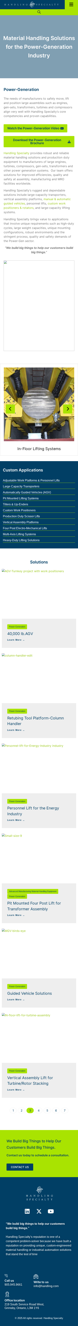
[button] (39, 12)
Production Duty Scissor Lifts (21, 516)
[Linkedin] (27, 1211)
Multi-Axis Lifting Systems (19, 534)
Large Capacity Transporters (21, 486)
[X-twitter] (39, 1211)
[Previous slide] (10, 409)
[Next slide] (67, 409)
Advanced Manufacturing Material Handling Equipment (32, 891)
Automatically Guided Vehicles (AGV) (27, 492)
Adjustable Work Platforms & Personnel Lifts (31, 480)
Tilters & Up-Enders (15, 504)
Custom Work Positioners (19, 510)
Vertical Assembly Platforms (21, 522)
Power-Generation (17, 627)
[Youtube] (50, 1211)
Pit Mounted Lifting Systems (21, 498)
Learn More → (16, 640)
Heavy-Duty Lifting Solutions (21, 540)
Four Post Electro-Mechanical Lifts (25, 528)
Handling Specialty (16, 153)
